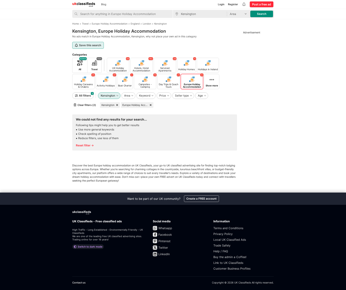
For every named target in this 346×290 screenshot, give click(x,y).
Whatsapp (165, 228)
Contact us (79, 282)
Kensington (107, 104)
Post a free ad (261, 4)
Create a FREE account (201, 198)
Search (261, 14)
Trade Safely (221, 245)
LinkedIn (164, 254)
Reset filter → (85, 145)
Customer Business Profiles (231, 268)
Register (233, 4)
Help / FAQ (220, 251)
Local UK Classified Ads (229, 239)
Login (221, 4)
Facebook (165, 234)
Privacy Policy (223, 234)
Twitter (163, 247)
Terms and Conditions (228, 228)
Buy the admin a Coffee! (229, 257)
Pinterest (164, 241)
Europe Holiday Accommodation (137, 104)
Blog (103, 4)
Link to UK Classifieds (228, 263)
